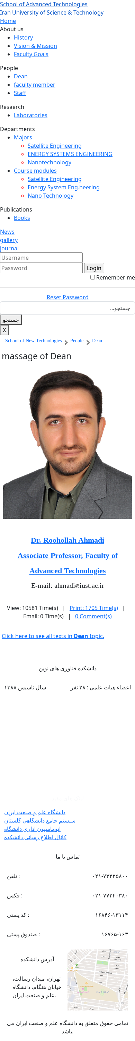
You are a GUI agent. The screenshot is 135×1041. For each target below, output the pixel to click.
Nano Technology (50, 195)
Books (22, 218)
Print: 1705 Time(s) (94, 608)
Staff (20, 93)
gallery (9, 240)
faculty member (34, 84)
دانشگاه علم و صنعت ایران (34, 812)
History (23, 37)
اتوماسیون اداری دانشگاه (32, 829)
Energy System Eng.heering (64, 187)
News (7, 231)
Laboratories (30, 115)
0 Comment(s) (93, 616)
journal (9, 248)
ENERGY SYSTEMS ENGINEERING (70, 154)
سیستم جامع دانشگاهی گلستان (39, 820)
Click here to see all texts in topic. (53, 636)
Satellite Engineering (55, 145)
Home (8, 21)
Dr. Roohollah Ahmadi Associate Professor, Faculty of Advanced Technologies (68, 555)
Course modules (35, 170)
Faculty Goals (31, 54)
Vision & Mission (35, 46)
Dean (21, 76)
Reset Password (68, 297)
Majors (23, 137)
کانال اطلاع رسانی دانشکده (35, 837)
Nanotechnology (49, 162)
